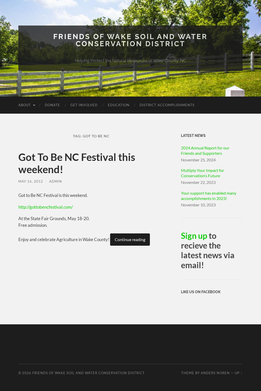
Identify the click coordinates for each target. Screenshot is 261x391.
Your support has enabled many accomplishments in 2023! (208, 196)
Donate (52, 105)
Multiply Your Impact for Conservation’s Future (202, 173)
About (24, 105)
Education (118, 105)
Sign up (194, 236)
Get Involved (84, 105)
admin (55, 181)
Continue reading (130, 239)
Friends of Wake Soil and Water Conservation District (130, 40)
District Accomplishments (167, 105)
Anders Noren (215, 373)
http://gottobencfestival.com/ (45, 207)
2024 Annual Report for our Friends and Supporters (205, 150)
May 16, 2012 (30, 181)
